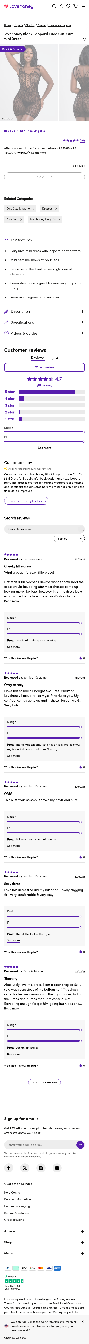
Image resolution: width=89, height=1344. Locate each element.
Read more (11, 601)
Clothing (30, 25)
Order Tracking (14, 1220)
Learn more (39, 152)
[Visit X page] (24, 1167)
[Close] (83, 1321)
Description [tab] (20, 311)
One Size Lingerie (18, 208)
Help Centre (12, 1192)
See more (44, 447)
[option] (29, 82)
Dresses (41, 25)
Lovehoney (44, 16)
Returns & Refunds (16, 1213)
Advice (9, 1231)
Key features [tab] (21, 239)
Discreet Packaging (17, 1206)
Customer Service (18, 1184)
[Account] (61, 6)
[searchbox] (40, 529)
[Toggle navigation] (83, 6)
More (8, 1253)
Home (7, 25)
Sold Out (44, 176)
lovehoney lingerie (59, 25)
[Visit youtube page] (57, 1167)
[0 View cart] (75, 6)
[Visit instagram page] (41, 1167)
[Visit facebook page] (8, 1167)
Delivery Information (17, 1199)
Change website (15, 1338)
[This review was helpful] (80, 658)
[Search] (54, 6)
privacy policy (33, 1156)
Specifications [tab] (22, 322)
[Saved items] (84, 40)
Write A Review (44, 367)
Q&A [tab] (54, 357)
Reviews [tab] (38, 357)
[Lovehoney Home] (18, 6)
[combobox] (69, 538)
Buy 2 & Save (10, 49)
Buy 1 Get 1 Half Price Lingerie (24, 131)
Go (80, 1144)
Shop (8, 1242)
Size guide (79, 165)
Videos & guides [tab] (24, 333)
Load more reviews (44, 1082)
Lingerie (18, 25)
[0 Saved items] (68, 6)
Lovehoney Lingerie (43, 219)
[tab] (44, 1201)
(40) (82, 140)
